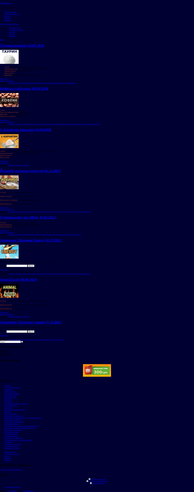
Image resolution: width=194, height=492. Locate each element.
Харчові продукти (11, 446)
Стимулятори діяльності (91, 124)
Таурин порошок (13, 45)
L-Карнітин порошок (17, 130)
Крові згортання (10, 414)
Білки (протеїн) (10, 398)
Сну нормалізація (11, 436)
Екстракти (12, 212)
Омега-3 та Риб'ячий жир (14, 422)
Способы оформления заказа (11, 470)
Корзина (7, 20)
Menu (2, 40)
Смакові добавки (10, 434)
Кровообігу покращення (13, 416)
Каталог (7, 16)
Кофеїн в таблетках (15, 88)
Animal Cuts (10, 279)
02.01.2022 (53, 240)
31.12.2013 (53, 322)
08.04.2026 (40, 88)
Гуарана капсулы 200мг (19, 217)
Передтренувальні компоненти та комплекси (58, 83)
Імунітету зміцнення (12, 387)
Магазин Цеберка (6, 3)
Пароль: (3, 266)
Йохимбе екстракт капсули (22, 171)
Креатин (7, 412)
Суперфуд (8, 442)
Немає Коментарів (7, 81)
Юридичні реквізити (12, 487)
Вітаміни (11, 274)
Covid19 (7, 385)
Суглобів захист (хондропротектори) (18, 440)
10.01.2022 (48, 217)
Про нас (7, 18)
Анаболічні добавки (12, 394)
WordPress (13, 491)
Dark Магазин (28, 491)
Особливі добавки (11, 424)
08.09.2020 (28, 279)
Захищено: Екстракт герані (22, 322)
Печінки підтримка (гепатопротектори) (19, 428)
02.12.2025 (52, 171)
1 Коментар (4, 163)
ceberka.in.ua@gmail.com (9, 24)
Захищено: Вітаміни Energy (22, 240)
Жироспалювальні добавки (30, 83)
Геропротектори (10, 406)
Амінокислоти (14, 83)
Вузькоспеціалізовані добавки (15, 404)
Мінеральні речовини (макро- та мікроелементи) (23, 418)
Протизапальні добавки (13, 430)
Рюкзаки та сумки (11, 432)
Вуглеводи (8, 402)
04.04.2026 (43, 130)
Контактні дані (10, 12)
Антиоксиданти (10, 396)
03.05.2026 (36, 45)
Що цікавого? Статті (12, 448)
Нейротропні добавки (38, 124)
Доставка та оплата (11, 14)
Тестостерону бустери (12, 444)
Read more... (4, 79)
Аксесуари (8, 390)
